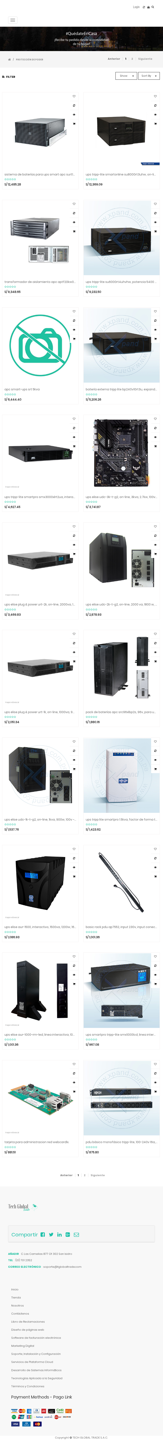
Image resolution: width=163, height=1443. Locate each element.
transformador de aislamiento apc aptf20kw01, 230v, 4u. (40, 282)
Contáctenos (20, 1314)
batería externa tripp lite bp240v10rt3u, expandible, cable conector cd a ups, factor (121, 389)
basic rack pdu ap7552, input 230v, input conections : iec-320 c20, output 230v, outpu (121, 927)
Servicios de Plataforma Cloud (32, 1362)
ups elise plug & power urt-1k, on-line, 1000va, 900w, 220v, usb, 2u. (40, 712)
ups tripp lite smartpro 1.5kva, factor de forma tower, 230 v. (121, 819)
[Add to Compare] (144, 7)
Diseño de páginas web (27, 1330)
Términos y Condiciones (27, 1386)
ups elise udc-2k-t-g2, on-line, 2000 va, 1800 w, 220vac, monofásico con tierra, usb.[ (121, 604)
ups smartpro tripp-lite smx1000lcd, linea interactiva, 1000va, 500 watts (121, 1034)
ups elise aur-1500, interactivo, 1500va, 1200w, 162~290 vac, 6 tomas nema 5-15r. (40, 927)
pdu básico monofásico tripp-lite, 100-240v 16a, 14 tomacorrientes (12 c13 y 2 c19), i (121, 1142)
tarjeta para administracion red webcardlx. (36, 1142)
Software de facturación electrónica (36, 1338)
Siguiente (145, 59)
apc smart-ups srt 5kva (22, 389)
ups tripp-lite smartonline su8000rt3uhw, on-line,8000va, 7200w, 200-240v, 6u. (121, 174)
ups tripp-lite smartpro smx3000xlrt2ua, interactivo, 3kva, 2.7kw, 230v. (40, 497)
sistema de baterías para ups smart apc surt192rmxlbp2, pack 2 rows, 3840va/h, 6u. (40, 174)
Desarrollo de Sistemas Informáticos (36, 1370)
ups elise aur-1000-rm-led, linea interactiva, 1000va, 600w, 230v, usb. (40, 1034)
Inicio (14, 1289)
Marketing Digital (22, 1346)
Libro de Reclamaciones (28, 1322)
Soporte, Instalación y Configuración (36, 1354)
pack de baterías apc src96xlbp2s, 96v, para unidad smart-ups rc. (121, 712)
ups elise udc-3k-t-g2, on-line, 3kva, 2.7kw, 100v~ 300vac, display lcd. (121, 497)
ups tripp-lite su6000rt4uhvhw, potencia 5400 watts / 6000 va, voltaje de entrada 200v (121, 282)
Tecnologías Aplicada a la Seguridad (36, 1378)
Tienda (16, 1297)
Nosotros (17, 1306)
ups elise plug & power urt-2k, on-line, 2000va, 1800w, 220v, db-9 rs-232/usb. (40, 604)
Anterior (114, 59)
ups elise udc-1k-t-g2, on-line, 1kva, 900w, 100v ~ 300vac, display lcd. (40, 819)
